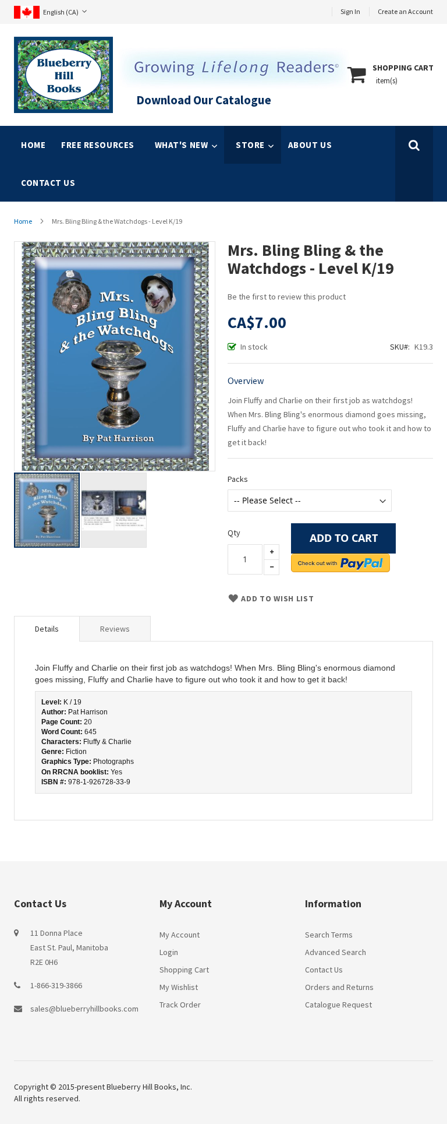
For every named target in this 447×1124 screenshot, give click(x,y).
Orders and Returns (339, 987)
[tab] (47, 629)
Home (33, 144)
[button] (114, 510)
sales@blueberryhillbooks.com (84, 1008)
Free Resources (97, 144)
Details (47, 628)
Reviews (115, 628)
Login (168, 952)
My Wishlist (178, 987)
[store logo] (63, 75)
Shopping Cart (184, 969)
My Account (179, 934)
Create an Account (405, 11)
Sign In (350, 11)
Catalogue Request (338, 1004)
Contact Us (324, 969)
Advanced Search (335, 952)
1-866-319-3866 (56, 985)
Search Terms (329, 934)
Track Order (180, 1004)
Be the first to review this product (287, 296)
